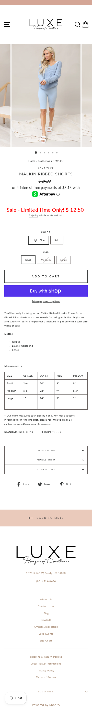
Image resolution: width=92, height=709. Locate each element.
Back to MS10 (49, 517)
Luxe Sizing (46, 450)
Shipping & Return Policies (46, 656)
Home (32, 160)
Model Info (46, 459)
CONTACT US (46, 469)
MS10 (58, 160)
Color (46, 232)
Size (46, 252)
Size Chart (46, 640)
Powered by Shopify (46, 705)
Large (63, 259)
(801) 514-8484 (46, 581)
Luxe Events (46, 633)
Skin (56, 240)
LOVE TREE (46, 168)
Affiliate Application (46, 626)
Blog (46, 613)
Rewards (46, 619)
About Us (46, 599)
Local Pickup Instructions (46, 663)
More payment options (46, 301)
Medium (46, 259)
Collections (45, 160)
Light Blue (39, 240)
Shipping (33, 215)
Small (28, 259)
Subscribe (46, 691)
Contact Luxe (46, 606)
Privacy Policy (46, 670)
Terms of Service (46, 677)
